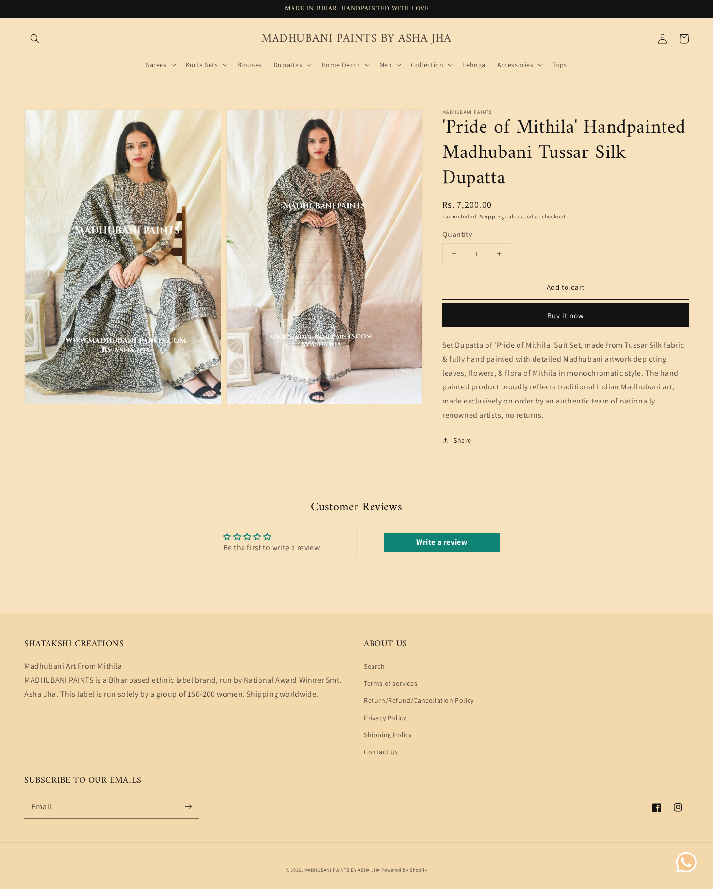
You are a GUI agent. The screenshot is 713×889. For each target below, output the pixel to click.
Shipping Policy (388, 734)
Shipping (492, 216)
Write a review (441, 542)
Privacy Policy (385, 717)
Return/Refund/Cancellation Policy (419, 700)
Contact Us (381, 751)
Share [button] (462, 440)
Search (374, 666)
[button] (35, 39)
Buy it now (565, 315)
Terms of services (390, 683)
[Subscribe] (188, 807)
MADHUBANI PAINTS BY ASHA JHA (342, 870)
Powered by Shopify (404, 870)
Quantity (457, 234)
